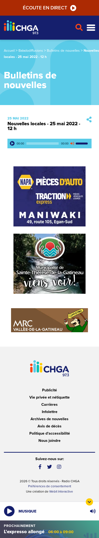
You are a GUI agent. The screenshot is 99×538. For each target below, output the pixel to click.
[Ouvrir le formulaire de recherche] (79, 27)
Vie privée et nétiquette (49, 397)
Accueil (9, 51)
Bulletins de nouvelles (63, 51)
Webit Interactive (61, 492)
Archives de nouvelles (49, 419)
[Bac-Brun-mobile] (49, 320)
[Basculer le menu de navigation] (91, 28)
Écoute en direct (45, 8)
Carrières (49, 404)
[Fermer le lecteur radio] (89, 502)
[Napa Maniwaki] (49, 196)
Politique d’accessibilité (49, 433)
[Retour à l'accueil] (37, 27)
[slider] (82, 143)
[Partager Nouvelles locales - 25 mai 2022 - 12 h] (89, 119)
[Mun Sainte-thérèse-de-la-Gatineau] (49, 264)
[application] (49, 143)
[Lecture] (12, 143)
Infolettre (49, 411)
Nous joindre (49, 440)
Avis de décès (49, 426)
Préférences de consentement (49, 486)
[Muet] (72, 143)
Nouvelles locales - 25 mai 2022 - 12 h (43, 126)
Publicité (49, 390)
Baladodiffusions (31, 51)
